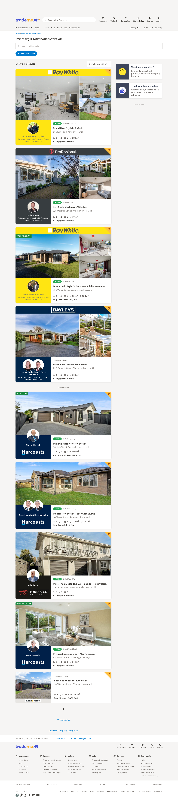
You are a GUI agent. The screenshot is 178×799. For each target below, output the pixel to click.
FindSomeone (157, 784)
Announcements (147, 763)
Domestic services (123, 763)
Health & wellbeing (123, 769)
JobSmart (95, 766)
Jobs (94, 756)
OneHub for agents (50, 769)
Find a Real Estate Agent (52, 773)
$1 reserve (22, 769)
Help (143, 760)
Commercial (74, 27)
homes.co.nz (52, 784)
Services (120, 756)
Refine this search (27, 53)
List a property (156, 27)
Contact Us (158, 791)
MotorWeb (78, 784)
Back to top (65, 719)
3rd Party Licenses (148, 769)
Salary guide (96, 773)
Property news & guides (52, 760)
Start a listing (120, 747)
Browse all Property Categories (63, 730)
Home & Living (24, 773)
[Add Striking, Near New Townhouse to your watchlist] (107, 395)
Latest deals (23, 760)
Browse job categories (100, 760)
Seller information (147, 773)
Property (47, 756)
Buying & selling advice (76, 766)
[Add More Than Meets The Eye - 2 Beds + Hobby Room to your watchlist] (107, 535)
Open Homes (48, 766)
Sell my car (72, 773)
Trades (119, 760)
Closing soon (23, 766)
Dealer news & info (74, 769)
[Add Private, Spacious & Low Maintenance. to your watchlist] (107, 605)
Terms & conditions (127, 791)
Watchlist (132, 747)
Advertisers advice (99, 769)
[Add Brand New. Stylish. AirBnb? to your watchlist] (107, 72)
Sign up (150, 21)
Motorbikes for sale (75, 763)
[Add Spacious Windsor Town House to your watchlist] (107, 675)
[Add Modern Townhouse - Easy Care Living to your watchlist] (107, 465)
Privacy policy (112, 791)
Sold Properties (48, 763)
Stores (21, 763)
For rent (46, 27)
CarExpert (102, 784)
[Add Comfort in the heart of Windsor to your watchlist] (107, 151)
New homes (62, 27)
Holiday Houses (129, 784)
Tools (142, 27)
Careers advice (97, 763)
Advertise (100, 791)
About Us (74, 791)
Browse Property (23, 27)
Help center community (149, 776)
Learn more (60, 738)
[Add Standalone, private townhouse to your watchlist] (107, 310)
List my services (122, 773)
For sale (37, 27)
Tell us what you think (82, 738)
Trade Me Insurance (23, 784)
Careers (84, 791)
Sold (53, 27)
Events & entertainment (125, 766)
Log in (158, 21)
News (92, 791)
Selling (133, 27)
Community (146, 756)
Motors (71, 756)
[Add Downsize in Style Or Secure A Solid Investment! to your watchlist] (107, 230)
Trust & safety (146, 766)
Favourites (142, 747)
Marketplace (24, 756)
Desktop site (63, 791)
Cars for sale (72, 760)
